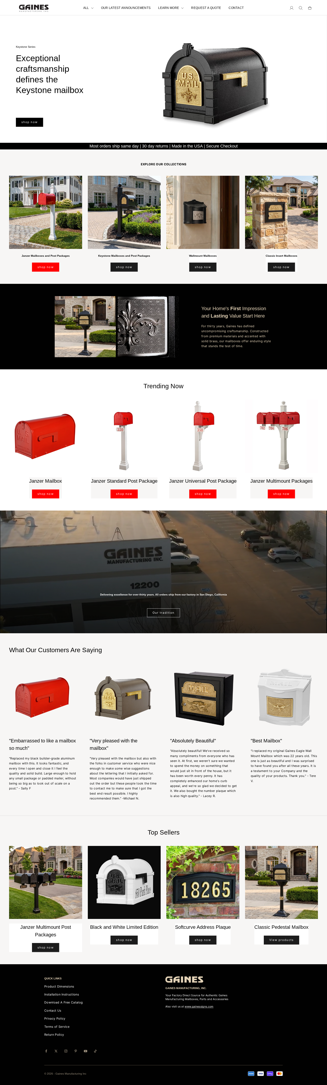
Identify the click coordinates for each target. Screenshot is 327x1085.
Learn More (168, 7)
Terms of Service (56, 1027)
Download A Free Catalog (63, 1002)
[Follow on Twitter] (56, 1051)
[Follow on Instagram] (66, 1051)
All (86, 7)
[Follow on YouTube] (85, 1051)
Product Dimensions (59, 986)
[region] (163, 79)
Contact (236, 7)
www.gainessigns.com (199, 1006)
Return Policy (54, 1034)
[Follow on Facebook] (46, 1051)
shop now (29, 106)
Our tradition (163, 612)
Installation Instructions (61, 994)
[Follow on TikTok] (95, 1051)
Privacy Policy (54, 1018)
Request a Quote (206, 7)
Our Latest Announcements (126, 7)
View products (281, 940)
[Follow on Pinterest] (76, 1051)
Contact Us (52, 1010)
